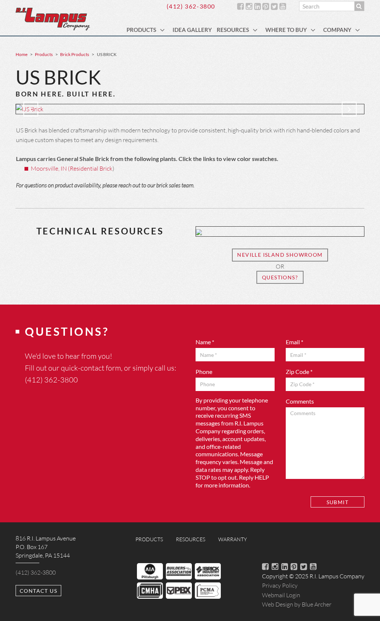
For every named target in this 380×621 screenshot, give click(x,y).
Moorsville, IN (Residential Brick (71, 168)
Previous (30, 109)
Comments (300, 401)
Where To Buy (286, 29)
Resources (233, 29)
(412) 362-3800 (191, 6)
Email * (294, 341)
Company (337, 29)
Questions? (280, 277)
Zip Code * (299, 371)
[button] (163, 29)
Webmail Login (281, 594)
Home (21, 54)
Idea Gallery (192, 29)
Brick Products (74, 54)
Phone (204, 371)
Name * (205, 341)
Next (349, 109)
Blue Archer (296, 604)
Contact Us (38, 591)
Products (141, 29)
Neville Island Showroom (279, 255)
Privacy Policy (280, 585)
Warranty (232, 539)
